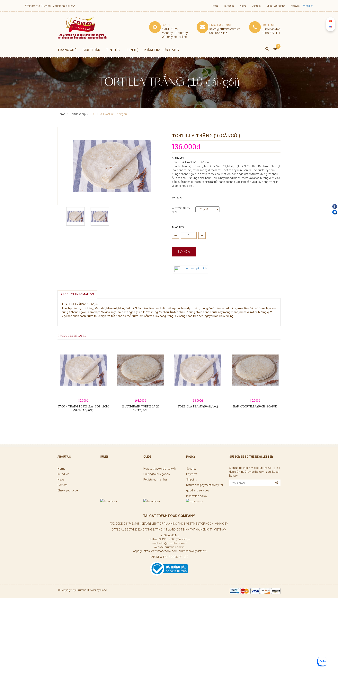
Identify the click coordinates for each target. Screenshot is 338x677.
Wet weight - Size (181, 210)
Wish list (307, 5)
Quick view (83, 379)
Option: (177, 197)
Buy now (184, 251)
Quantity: (178, 227)
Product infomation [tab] (77, 294)
